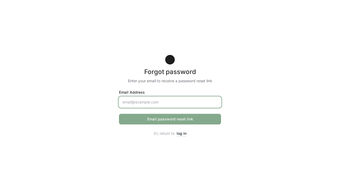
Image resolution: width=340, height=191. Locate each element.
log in (181, 133)
